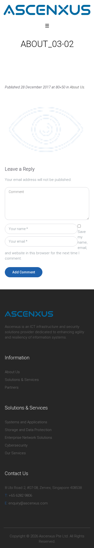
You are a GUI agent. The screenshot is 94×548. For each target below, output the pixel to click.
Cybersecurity (16, 445)
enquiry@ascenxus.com (26, 503)
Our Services (15, 453)
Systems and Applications (26, 422)
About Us (41, 55)
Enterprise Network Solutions (28, 437)
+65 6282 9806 (18, 495)
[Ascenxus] (47, 10)
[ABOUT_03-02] (47, 128)
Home (26, 55)
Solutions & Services (22, 380)
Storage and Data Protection (28, 430)
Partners (12, 387)
